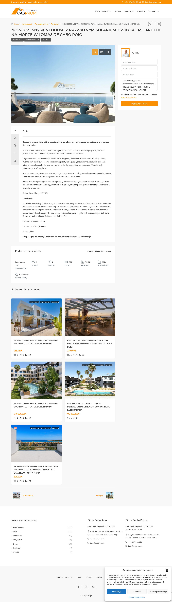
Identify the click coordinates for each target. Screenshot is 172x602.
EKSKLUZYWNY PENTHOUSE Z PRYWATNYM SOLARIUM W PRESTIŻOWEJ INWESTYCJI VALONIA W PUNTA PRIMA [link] (36, 469)
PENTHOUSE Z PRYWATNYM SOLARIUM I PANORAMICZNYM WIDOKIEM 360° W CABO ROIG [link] (89, 343)
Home (16, 24)
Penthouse (55, 24)
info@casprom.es (97, 543)
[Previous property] (16, 495)
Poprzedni (28, 495)
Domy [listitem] (15, 544)
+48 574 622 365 (135, 542)
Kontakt (152, 11)
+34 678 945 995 (97, 539)
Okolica (141, 11)
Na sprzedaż (27, 24)
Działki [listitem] (16, 552)
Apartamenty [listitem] (18, 527)
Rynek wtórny (45, 302)
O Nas (118, 11)
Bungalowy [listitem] (17, 540)
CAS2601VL (46, 40)
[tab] (95, 52)
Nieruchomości (102, 11)
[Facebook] (79, 587)
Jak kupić (129, 11)
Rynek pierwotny (41, 24)
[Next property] (109, 495)
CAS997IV (56, 365)
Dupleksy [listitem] (17, 548)
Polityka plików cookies (136, 597)
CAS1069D (109, 365)
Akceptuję (116, 591)
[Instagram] (86, 587)
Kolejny (99, 495)
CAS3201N (109, 302)
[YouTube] (93, 587)
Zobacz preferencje (158, 591)
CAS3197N (55, 428)
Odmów (137, 591)
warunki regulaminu (129, 97)
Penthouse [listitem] (17, 535)
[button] (167, 570)
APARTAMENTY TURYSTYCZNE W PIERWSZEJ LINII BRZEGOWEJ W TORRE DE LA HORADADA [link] (88, 406)
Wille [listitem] (15, 531)
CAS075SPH (55, 302)
